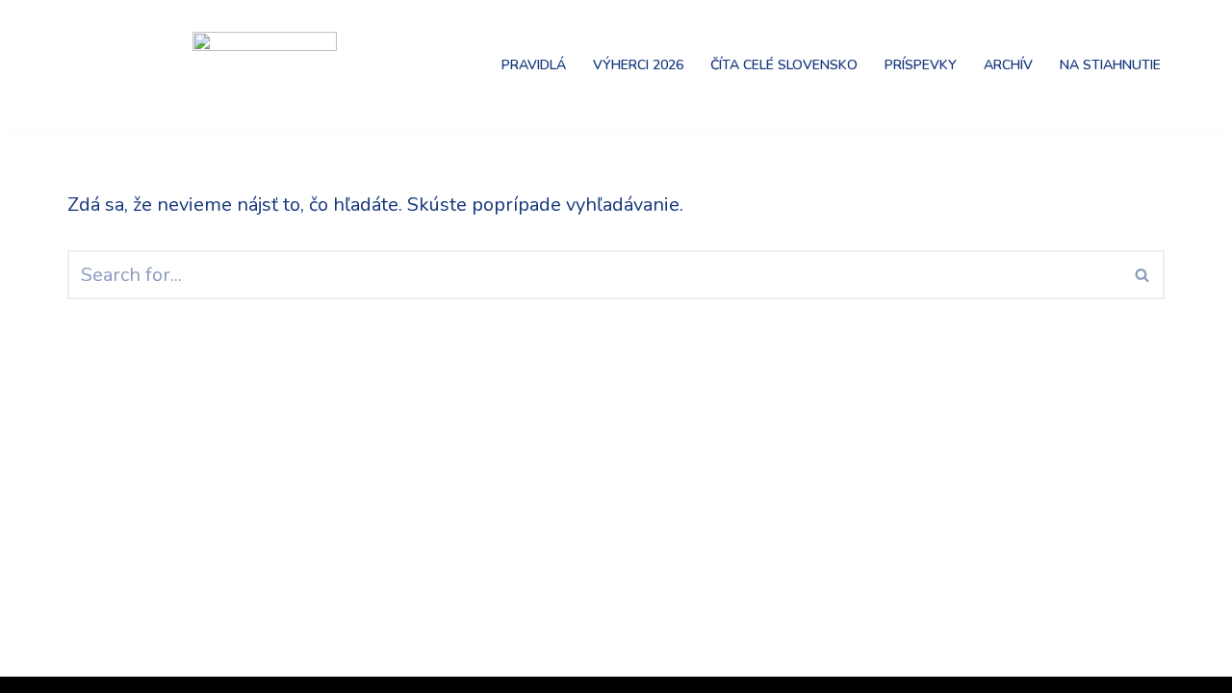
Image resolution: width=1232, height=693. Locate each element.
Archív (1008, 65)
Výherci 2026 (638, 65)
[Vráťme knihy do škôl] (115, 65)
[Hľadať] (1143, 274)
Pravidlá (533, 65)
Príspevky (921, 65)
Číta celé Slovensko (784, 65)
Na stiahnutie (1110, 65)
